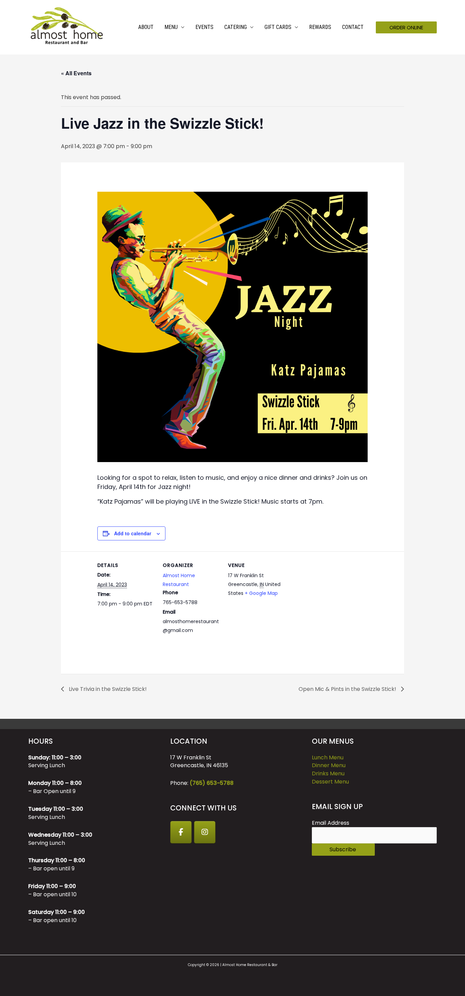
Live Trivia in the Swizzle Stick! (107, 689)
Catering (235, 27)
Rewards (320, 27)
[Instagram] (205, 832)
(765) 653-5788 (212, 783)
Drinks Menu (328, 773)
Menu (171, 27)
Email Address (330, 823)
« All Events (76, 73)
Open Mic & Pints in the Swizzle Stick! (348, 689)
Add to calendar (132, 533)
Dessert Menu (330, 782)
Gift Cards (277, 27)
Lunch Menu (327, 757)
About (146, 27)
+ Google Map (261, 593)
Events (204, 27)
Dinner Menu (329, 765)
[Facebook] (181, 832)
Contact (353, 27)
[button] (406, 27)
